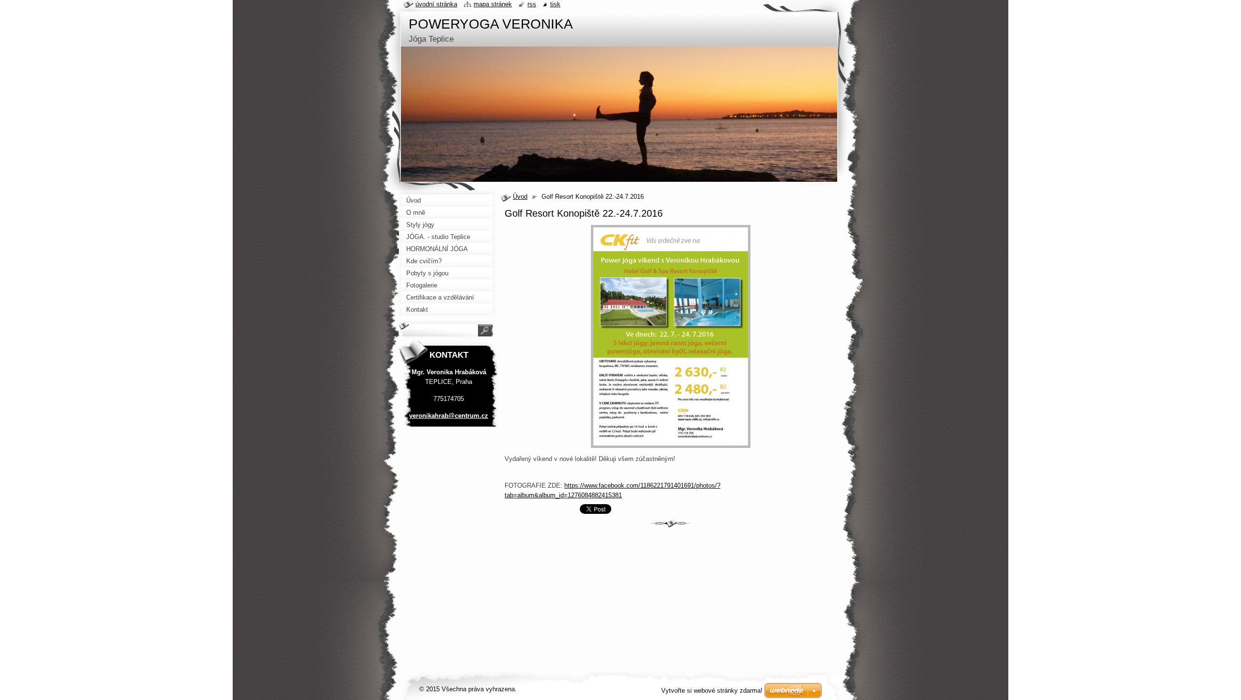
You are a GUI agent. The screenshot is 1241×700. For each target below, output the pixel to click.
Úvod (520, 196)
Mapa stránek (493, 4)
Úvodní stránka (436, 4)
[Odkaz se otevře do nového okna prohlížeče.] (671, 448)
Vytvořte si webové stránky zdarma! (712, 690)
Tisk (555, 4)
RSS (531, 4)
